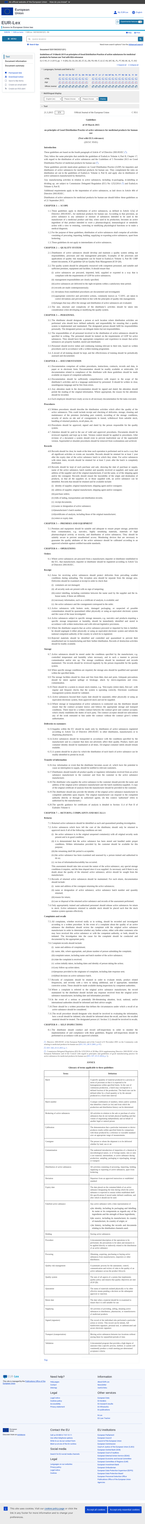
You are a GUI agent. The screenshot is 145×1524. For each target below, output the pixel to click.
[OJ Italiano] (96, 86)
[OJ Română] (122, 86)
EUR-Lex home (18, 32)
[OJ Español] (63, 86)
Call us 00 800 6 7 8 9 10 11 (61, 1435)
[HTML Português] (119, 78)
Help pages (54, 1382)
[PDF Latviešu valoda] (99, 82)
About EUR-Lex (103, 1382)
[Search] (140, 39)
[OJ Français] (86, 86)
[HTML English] (83, 78)
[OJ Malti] (109, 86)
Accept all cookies (96, 1509)
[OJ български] (59, 86)
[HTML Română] (122, 78)
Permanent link (15, 73)
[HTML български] (59, 78)
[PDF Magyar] (106, 82)
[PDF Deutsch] (73, 82)
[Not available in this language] (89, 78)
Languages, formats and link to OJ (59, 69)
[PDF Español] (63, 82)
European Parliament (106, 1435)
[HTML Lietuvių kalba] (103, 78)
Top (46, 1360)
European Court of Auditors (108, 1453)
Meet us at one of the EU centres (63, 1444)
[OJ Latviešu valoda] (99, 86)
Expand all (122, 65)
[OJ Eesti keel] (76, 86)
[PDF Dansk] (69, 82)
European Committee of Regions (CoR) (113, 1462)
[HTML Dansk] (69, 78)
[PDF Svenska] (136, 82)
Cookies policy (56, 1401)
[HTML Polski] (116, 78)
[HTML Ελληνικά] (79, 78)
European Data (103, 1398)
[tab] (89, 69)
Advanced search (136, 44)
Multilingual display (52, 93)
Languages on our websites (61, 1464)
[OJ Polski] (116, 86)
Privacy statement (57, 1407)
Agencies (101, 1482)
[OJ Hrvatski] (93, 86)
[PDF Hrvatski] (93, 82)
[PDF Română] (122, 82)
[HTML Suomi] (132, 78)
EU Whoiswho (103, 1407)
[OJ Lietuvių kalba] (103, 86)
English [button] (139, 12)
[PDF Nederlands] (113, 82)
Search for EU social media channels (65, 1454)
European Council (104, 1438)
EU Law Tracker (104, 1418)
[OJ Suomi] (132, 86)
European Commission (107, 1444)
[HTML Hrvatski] (93, 78)
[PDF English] (83, 82)
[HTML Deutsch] (73, 78)
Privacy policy (55, 1467)
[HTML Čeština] (66, 78)
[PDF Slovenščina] (129, 82)
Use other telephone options (61, 1438)
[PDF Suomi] (132, 82)
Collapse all (134, 65)
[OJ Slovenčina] (126, 86)
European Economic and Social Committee (114, 1459)
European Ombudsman (107, 1467)
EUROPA (7, 32)
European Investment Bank (108, 1465)
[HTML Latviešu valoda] (99, 78)
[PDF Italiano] (96, 82)
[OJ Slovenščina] (129, 86)
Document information (15, 61)
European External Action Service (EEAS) (114, 1456)
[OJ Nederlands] (113, 86)
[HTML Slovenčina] (126, 78)
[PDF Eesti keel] (76, 82)
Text (8, 56)
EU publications (104, 1410)
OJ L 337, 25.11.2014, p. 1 (97, 1056)
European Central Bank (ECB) (109, 1450)
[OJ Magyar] (106, 86)
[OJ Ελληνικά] (79, 86)
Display (103, 99)
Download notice (16, 77)
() (125, 152)
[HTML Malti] (109, 78)
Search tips (34, 44)
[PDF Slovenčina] (126, 82)
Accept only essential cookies (125, 1509)
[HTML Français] (86, 78)
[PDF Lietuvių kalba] (103, 82)
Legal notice (55, 1398)
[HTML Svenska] (136, 78)
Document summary (14, 65)
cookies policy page (54, 1508)
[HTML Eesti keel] (76, 78)
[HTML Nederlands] (113, 78)
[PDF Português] (119, 82)
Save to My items (16, 81)
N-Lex (100, 1415)
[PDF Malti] (109, 82)
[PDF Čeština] (66, 82)
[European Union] (10, 1430)
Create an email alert (18, 85)
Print (138, 33)
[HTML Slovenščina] (129, 78)
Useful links (102, 1388)
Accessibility (55, 1404)
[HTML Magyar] (106, 78)
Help (130, 33)
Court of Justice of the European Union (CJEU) (116, 1447)
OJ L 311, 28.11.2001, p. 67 (90, 1044)
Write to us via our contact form (62, 1441)
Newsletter (102, 1385)
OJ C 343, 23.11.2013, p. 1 (57, 1048)
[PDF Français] (86, 82)
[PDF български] (59, 82)
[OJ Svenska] (136, 86)
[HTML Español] (63, 78)
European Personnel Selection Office (112, 1476)
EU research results (105, 1404)
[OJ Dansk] (69, 86)
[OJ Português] (119, 86)
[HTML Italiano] (96, 78)
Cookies (53, 1473)
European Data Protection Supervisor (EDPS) (115, 1470)
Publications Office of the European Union (114, 1479)
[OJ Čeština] (66, 86)
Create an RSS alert (17, 89)
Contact (53, 1385)
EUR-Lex (10, 22)
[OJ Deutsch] (73, 86)
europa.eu (21, 1434)
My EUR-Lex (123, 12)
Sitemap (53, 1388)
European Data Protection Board (110, 1473)
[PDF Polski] (116, 82)
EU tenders (102, 1401)
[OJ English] (83, 86)
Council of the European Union (109, 1441)
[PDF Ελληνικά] (79, 82)
